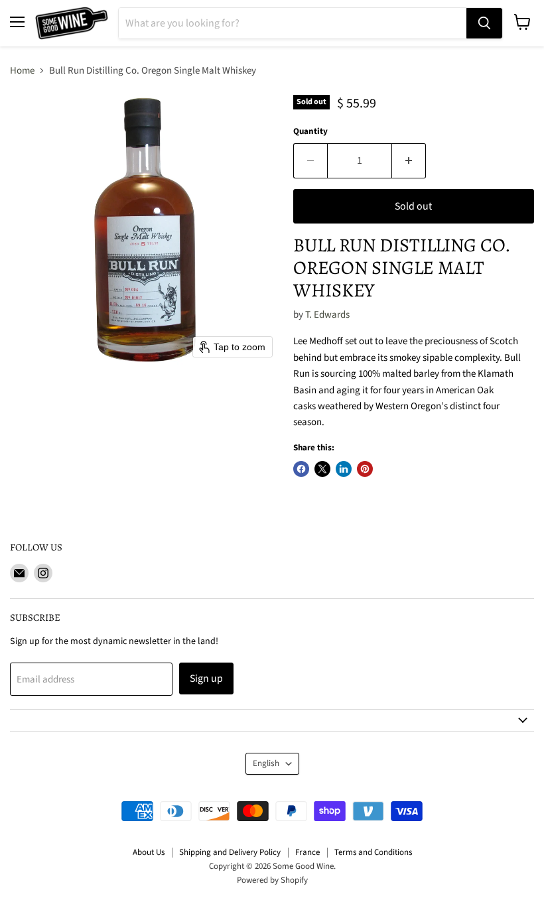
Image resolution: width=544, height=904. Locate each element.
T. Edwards (327, 315)
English (266, 763)
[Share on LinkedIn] (344, 469)
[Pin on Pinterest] (365, 469)
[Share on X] (322, 469)
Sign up (206, 678)
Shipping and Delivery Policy (230, 852)
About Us (149, 852)
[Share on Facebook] (301, 469)
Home (22, 70)
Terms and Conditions (373, 852)
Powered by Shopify (272, 880)
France (307, 852)
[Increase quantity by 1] (409, 160)
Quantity (310, 132)
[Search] (484, 23)
